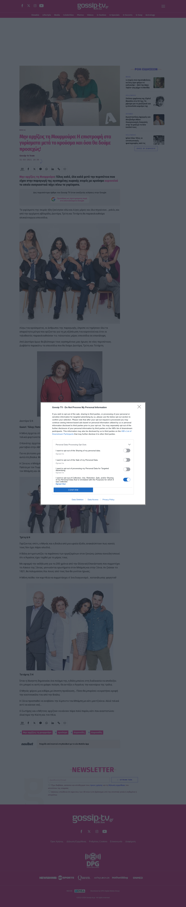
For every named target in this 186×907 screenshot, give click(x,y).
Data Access (93, 499)
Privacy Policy (108, 499)
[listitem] (93, 444)
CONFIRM (73, 490)
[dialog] (93, 453)
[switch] (126, 450)
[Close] (140, 407)
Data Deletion (77, 499)
